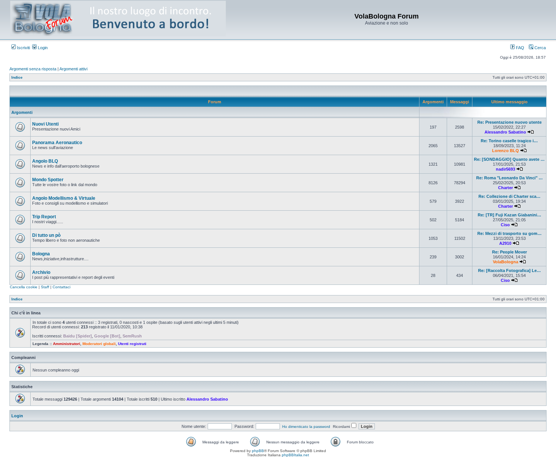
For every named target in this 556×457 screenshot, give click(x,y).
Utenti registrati (132, 344)
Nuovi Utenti (45, 124)
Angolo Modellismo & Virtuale (63, 198)
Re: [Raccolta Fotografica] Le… (509, 270)
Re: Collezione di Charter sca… (509, 196)
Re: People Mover (509, 252)
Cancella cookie (23, 287)
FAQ (519, 47)
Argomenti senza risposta (32, 69)
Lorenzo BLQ (505, 150)
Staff (45, 287)
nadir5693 (505, 169)
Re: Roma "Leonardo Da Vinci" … (509, 178)
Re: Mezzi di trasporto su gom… (509, 233)
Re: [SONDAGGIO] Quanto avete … (509, 159)
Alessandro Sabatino (505, 132)
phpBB (258, 451)
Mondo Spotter (48, 179)
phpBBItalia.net (295, 455)
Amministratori (66, 344)
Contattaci (61, 287)
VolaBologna (505, 262)
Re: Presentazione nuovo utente (509, 122)
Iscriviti (23, 47)
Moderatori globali (99, 344)
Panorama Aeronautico (57, 142)
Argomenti (22, 112)
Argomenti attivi (73, 69)
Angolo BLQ (45, 161)
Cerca (539, 47)
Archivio (41, 272)
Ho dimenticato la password (306, 426)
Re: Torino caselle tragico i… (509, 140)
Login (42, 47)
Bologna (41, 253)
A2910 (505, 243)
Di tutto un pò (46, 235)
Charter (505, 187)
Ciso (505, 224)
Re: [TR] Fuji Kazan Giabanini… (509, 215)
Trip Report (44, 216)
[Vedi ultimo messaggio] (530, 132)
